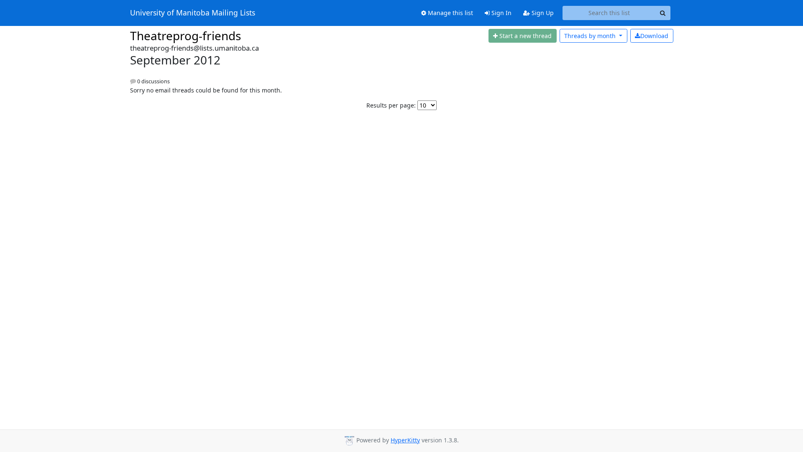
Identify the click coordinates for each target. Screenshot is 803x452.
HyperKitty (405, 440)
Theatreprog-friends (185, 36)
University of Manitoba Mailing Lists (192, 13)
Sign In (500, 13)
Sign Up (542, 13)
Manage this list (449, 13)
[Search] (662, 13)
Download (654, 36)
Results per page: (391, 105)
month (590, 36)
